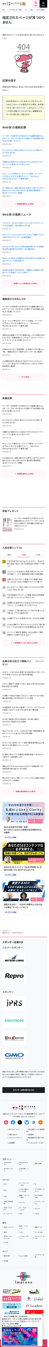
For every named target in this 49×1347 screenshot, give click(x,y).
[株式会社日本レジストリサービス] (14, 1003)
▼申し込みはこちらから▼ (11, 1326)
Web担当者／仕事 (39, 1196)
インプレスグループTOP (36, 1143)
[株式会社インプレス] (23, 1278)
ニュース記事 (23, 1256)
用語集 (6, 1261)
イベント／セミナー (24, 1237)
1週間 (23, 555)
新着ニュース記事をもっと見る (25, 283)
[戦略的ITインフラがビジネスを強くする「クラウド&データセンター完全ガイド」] (11, 1292)
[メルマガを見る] (6, 1122)
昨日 (9, 555)
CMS (5, 1196)
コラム (21, 1232)
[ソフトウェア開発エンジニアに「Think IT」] (34, 1292)
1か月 (38, 555)
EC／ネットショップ (22, 1209)
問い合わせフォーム (20, 107)
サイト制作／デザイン (39, 1190)
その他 (37, 1214)
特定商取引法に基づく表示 (35, 1139)
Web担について (8, 1170)
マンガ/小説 (38, 1232)
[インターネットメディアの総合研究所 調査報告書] (34, 1299)
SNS (31, 10)
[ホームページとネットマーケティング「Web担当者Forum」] (11, 1299)
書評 (5, 1232)
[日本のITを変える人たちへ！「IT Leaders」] (34, 1307)
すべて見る (25, 377)
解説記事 (7, 1256)
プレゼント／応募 (39, 1256)
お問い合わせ (13, 1134)
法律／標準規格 (8, 1202)
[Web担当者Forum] (23, 1108)
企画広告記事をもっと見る (25, 791)
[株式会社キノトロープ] (14, 1021)
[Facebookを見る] (13, 1122)
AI (26, 10)
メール (37, 107)
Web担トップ (6, 930)
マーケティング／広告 (15, 10)
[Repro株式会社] (14, 976)
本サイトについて (14, 1129)
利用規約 (31, 1134)
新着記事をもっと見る (25, 204)
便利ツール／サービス (8, 1237)
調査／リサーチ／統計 (24, 1196)
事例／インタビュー (23, 1227)
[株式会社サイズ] (14, 1038)
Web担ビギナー (7, 1163)
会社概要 (12, 1143)
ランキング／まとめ (39, 1237)
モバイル (37, 1209)
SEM (20, 1214)
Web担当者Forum (10, 4)
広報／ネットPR (8, 1209)
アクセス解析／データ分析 (24, 1190)
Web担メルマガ (23, 1163)
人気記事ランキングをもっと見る (25, 643)
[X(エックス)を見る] (20, 1122)
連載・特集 (38, 1163)
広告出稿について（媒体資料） (36, 1130)
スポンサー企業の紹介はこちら (23, 1090)
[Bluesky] (27, 1122)
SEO (3, 10)
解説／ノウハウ (9, 1227)
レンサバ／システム (39, 1202)
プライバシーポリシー (15, 1138)
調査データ (38, 1227)
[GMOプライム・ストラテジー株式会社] (14, 1056)
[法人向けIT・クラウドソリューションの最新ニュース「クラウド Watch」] (11, 1307)
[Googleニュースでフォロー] (34, 1122)
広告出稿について (23, 1170)
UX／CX (21, 1202)
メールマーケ (8, 1214)
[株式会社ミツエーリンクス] (14, 958)
